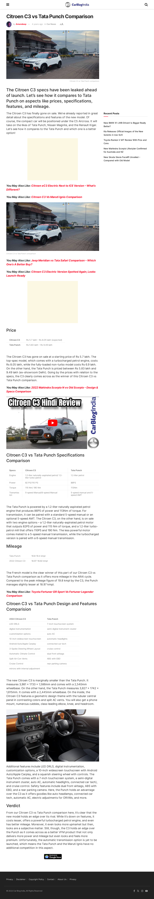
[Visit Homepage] (77, 4)
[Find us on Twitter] (138, 891)
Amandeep (21, 24)
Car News (51, 24)
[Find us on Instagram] (142, 891)
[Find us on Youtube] (146, 891)
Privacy (9, 879)
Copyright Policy (36, 879)
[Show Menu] (7, 4)
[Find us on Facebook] (134, 891)
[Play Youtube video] (52, 423)
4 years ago (37, 24)
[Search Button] (146, 4)
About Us (62, 879)
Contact (50, 879)
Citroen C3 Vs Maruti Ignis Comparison (56, 197)
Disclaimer (21, 879)
